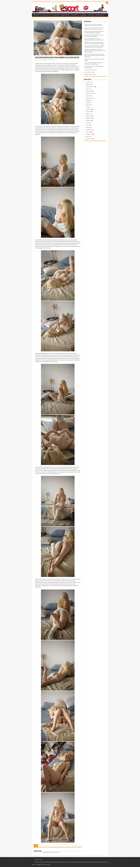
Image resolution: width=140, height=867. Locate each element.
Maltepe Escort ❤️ (65, 14)
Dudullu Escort (89, 102)
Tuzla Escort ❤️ (91, 14)
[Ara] (107, 3)
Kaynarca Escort (89, 113)
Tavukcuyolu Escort (90, 129)
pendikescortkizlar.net (46, 862)
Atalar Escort (88, 89)
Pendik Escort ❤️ (74, 14)
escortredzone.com (87, 862)
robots (40, 859)
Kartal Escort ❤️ (55, 14)
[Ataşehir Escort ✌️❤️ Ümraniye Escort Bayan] (70, 8)
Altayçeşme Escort (89, 84)
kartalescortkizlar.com (78, 862)
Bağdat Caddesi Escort (90, 93)
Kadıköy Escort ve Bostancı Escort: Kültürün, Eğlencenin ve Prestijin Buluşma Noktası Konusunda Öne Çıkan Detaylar (95, 51)
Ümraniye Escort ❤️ (100, 14)
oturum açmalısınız (55, 852)
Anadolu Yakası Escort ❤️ (41, 59)
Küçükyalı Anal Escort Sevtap (90, 74)
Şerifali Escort (89, 122)
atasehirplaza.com (95, 862)
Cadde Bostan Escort (90, 98)
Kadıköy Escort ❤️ (46, 14)
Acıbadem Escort (89, 82)
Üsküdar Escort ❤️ (89, 138)
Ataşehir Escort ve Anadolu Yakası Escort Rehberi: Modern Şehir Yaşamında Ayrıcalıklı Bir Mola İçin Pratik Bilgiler (95, 55)
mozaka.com (63, 862)
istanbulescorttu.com (103, 862)
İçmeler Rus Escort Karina (90, 72)
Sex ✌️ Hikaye (83, 14)
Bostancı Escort (89, 95)
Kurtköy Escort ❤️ (89, 116)
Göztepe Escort (89, 104)
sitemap (36, 859)
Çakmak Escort (89, 100)
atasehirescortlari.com (56, 862)
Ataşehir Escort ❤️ (37, 14)
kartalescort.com (38, 862)
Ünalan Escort (89, 136)
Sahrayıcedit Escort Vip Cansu (91, 69)
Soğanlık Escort (89, 127)
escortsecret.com (70, 862)
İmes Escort (88, 107)
